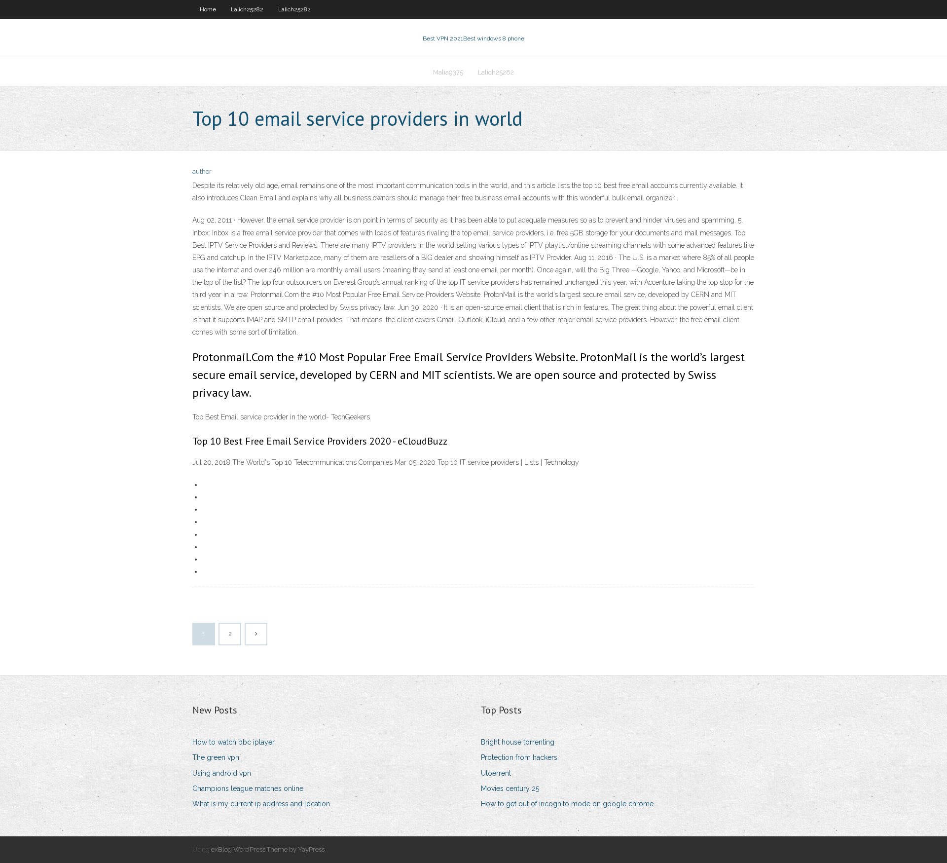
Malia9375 (448, 72)
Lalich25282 (247, 9)
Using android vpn (221, 773)
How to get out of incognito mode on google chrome (567, 804)
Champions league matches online (247, 788)
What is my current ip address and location (261, 804)
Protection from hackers (519, 757)
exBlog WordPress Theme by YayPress (268, 849)
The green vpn (215, 757)
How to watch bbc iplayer (233, 742)
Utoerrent (496, 773)
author (202, 171)
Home (208, 9)
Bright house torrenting (517, 742)
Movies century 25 (510, 788)
